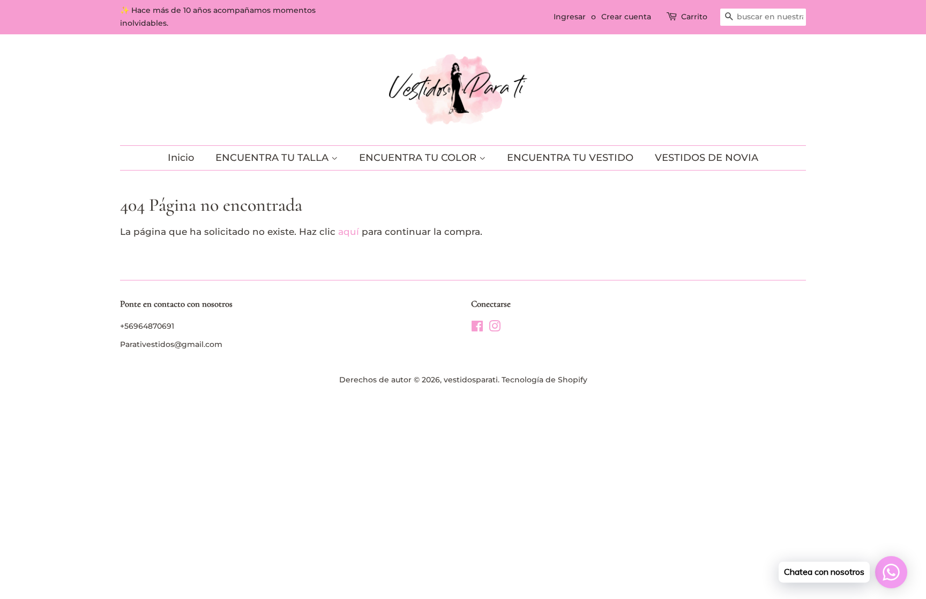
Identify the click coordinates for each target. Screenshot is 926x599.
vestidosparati (471, 379)
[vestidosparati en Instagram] (495, 328)
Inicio (181, 158)
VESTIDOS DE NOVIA (706, 158)
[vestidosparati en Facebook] (477, 328)
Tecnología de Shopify (544, 379)
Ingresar (570, 16)
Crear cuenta (626, 16)
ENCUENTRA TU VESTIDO (570, 158)
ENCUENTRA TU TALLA (273, 158)
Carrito (694, 16)
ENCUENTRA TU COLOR (419, 158)
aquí (348, 231)
